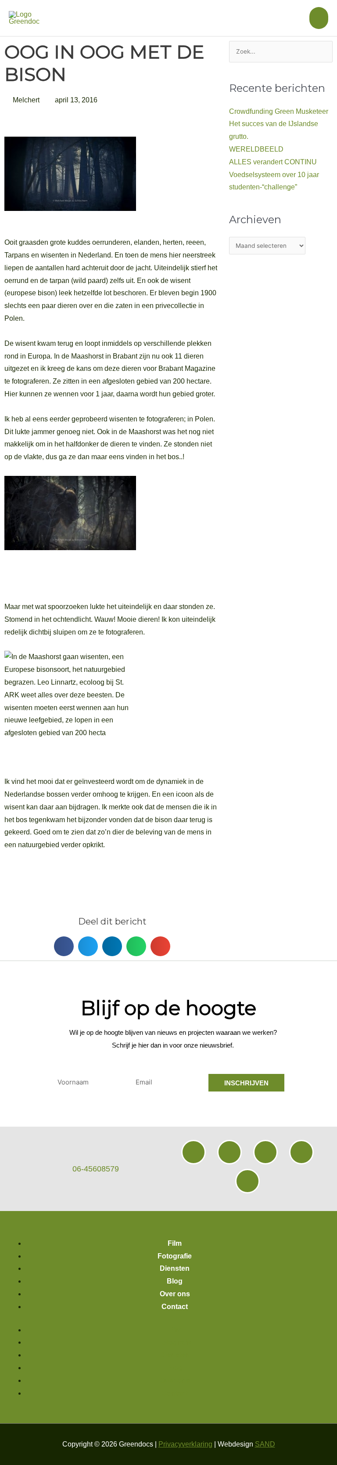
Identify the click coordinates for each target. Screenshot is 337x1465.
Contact (174, 1306)
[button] (64, 946)
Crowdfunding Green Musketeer (278, 111)
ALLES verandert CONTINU (273, 162)
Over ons (175, 1294)
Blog (175, 1281)
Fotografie (175, 1256)
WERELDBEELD (256, 149)
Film (175, 1243)
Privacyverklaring (185, 1444)
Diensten (175, 1268)
